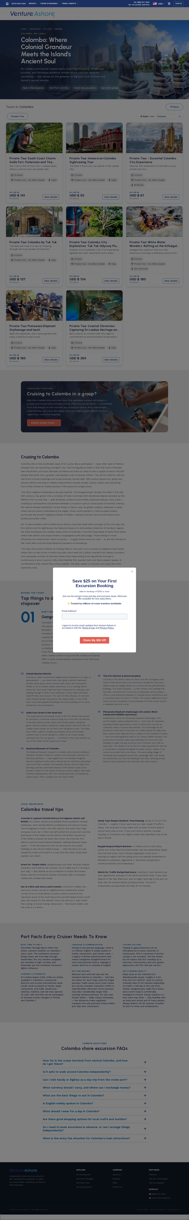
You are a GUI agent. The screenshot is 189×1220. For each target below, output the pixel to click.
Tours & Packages (48, 3)
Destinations (19, 4)
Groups (32, 3)
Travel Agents (69, 3)
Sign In (178, 3)
